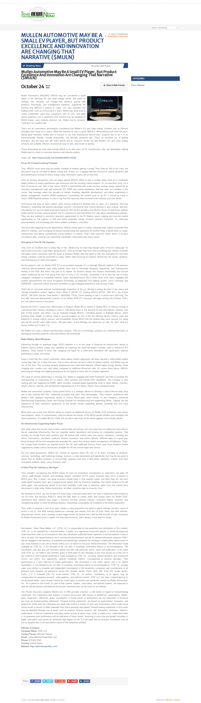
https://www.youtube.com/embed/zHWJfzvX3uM (54, 158)
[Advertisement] (143, 11)
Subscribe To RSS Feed (118, 36)
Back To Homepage (119, 34)
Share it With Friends (115, 85)
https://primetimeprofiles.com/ (43, 646)
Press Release (137, 85)
